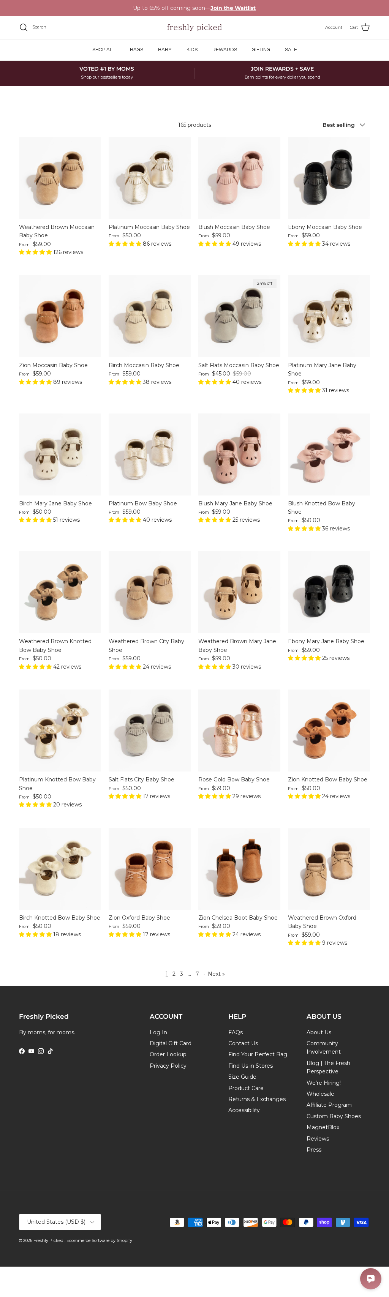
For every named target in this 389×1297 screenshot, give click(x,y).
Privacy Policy (168, 1065)
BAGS (136, 49)
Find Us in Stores (250, 1065)
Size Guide (242, 1076)
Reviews (318, 1138)
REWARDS (224, 49)
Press (314, 1149)
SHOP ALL (103, 49)
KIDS (192, 49)
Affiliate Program (329, 1104)
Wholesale (320, 1093)
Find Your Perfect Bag (257, 1054)
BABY (165, 49)
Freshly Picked (49, 1240)
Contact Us (243, 1043)
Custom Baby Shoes (334, 1116)
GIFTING (261, 49)
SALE (291, 49)
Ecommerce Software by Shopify (99, 1240)
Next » (216, 973)
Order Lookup (168, 1054)
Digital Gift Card (170, 1043)
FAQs (235, 1032)
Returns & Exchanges (257, 1099)
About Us (319, 1032)
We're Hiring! (324, 1082)
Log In (158, 1032)
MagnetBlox (323, 1127)
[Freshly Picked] (194, 28)
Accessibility (244, 1110)
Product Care (246, 1088)
